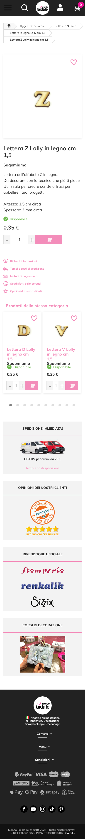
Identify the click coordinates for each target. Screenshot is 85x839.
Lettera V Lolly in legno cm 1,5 (61, 354)
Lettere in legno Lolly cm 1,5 (27, 32)
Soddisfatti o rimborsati (25, 283)
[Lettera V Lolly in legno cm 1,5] (62, 330)
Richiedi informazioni (23, 261)
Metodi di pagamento (23, 276)
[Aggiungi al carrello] (48, 239)
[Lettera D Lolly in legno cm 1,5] (22, 330)
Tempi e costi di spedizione (27, 268)
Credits (70, 833)
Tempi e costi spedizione (42, 468)
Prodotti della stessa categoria (37, 305)
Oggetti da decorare (32, 26)
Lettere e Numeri (65, 26)
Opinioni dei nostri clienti (26, 291)
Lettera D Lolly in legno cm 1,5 (21, 354)
